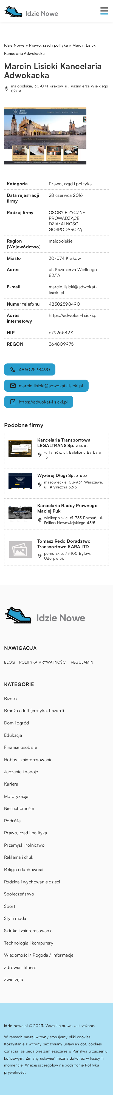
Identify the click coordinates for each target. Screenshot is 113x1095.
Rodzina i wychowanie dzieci (32, 881)
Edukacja (13, 735)
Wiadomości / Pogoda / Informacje (39, 955)
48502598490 (64, 304)
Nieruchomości (19, 808)
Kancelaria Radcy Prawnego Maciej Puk (67, 508)
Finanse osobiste (20, 747)
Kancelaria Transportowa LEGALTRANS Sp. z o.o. (64, 442)
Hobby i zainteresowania (28, 759)
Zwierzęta (13, 979)
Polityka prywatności (43, 662)
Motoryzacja (16, 796)
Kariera (11, 784)
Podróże (12, 820)
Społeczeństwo (19, 894)
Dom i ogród (16, 723)
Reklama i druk (18, 857)
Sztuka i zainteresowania (28, 930)
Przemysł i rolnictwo (24, 845)
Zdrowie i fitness (20, 967)
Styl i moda (15, 918)
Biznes (10, 698)
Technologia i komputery (28, 943)
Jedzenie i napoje (21, 771)
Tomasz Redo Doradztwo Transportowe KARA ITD (64, 544)
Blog (9, 662)
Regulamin (82, 662)
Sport (9, 906)
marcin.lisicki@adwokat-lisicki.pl (51, 385)
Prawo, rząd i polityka (70, 183)
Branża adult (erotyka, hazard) (34, 710)
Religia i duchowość (23, 869)
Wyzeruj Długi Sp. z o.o (62, 475)
